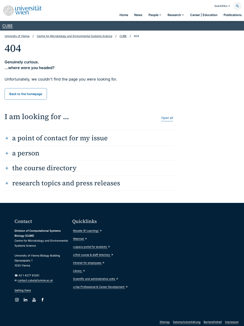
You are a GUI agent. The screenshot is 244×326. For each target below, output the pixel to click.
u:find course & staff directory (92, 254)
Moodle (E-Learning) (86, 230)
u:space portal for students (90, 246)
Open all (167, 118)
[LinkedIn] (25, 299)
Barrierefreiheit (213, 322)
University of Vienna (17, 36)
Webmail (78, 238)
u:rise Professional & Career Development (99, 286)
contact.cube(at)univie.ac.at (35, 280)
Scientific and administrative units (94, 278)
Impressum (232, 322)
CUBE (7, 25)
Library (78, 270)
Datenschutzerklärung (187, 322)
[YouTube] (34, 299)
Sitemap (165, 322)
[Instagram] (17, 299)
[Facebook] (43, 299)
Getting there (22, 290)
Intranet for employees (87, 262)
